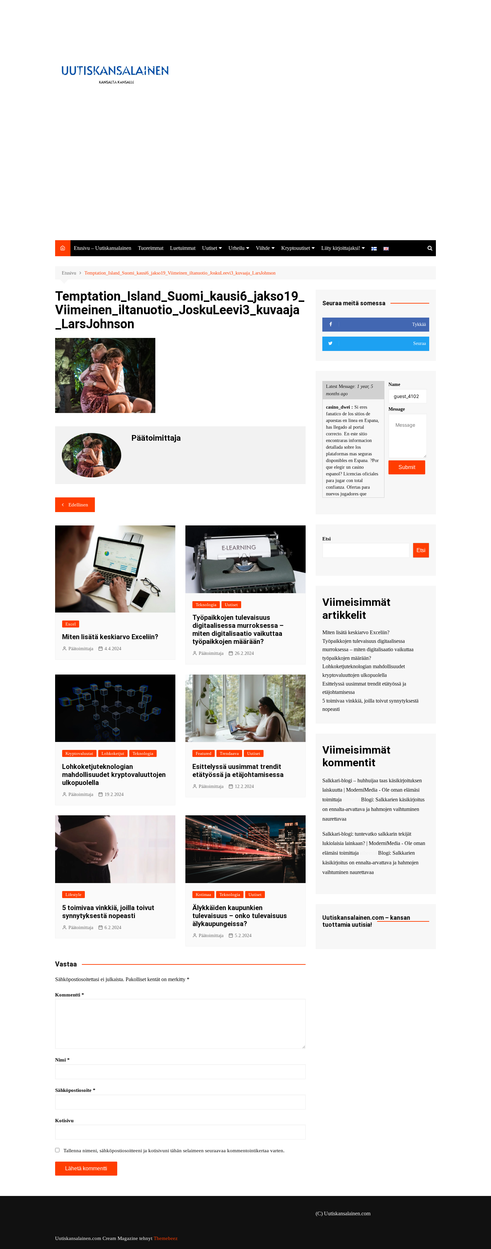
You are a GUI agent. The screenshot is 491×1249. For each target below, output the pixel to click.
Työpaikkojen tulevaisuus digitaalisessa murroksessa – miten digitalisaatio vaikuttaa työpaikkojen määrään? (238, 629)
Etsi (326, 538)
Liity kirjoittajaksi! (340, 248)
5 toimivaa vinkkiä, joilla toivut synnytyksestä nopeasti (108, 912)
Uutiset (209, 248)
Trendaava (229, 753)
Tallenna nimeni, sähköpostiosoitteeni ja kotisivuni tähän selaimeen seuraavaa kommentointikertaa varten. (174, 1150)
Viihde (263, 248)
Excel (70, 624)
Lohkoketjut (113, 753)
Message (396, 409)
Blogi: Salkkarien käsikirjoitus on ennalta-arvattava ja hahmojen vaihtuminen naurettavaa (373, 809)
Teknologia (206, 604)
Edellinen (78, 504)
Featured (203, 753)
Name (394, 384)
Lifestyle (73, 894)
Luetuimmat (182, 248)
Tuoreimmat (150, 248)
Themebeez (166, 1238)
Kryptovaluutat (79, 753)
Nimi (62, 1060)
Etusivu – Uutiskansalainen (102, 248)
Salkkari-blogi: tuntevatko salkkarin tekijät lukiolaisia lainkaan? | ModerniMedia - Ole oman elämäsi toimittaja (373, 843)
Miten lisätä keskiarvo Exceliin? (110, 637)
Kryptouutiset (295, 248)
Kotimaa (203, 894)
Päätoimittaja (80, 648)
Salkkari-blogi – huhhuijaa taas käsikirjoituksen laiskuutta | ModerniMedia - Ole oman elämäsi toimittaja (372, 790)
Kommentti (69, 994)
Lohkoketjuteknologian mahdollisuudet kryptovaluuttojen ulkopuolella (114, 775)
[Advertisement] (245, 190)
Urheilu (236, 248)
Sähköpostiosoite (75, 1090)
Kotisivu (64, 1120)
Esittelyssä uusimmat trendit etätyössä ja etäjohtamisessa (238, 771)
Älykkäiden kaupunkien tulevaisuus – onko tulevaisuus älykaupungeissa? (239, 916)
